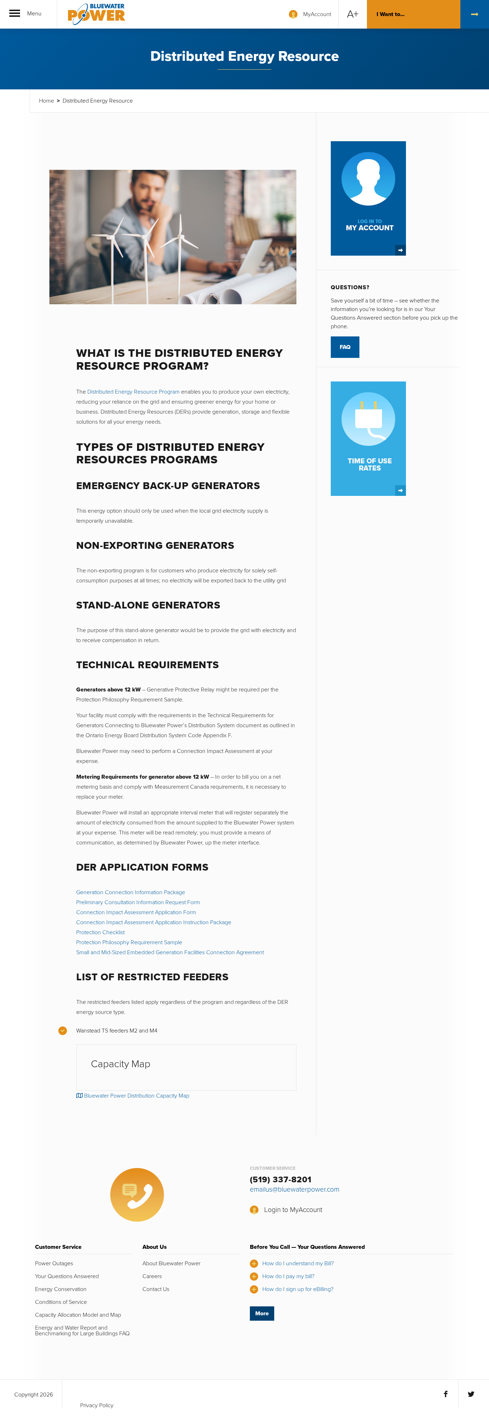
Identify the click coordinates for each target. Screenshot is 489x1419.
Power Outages (54, 1263)
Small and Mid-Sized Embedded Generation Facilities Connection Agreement (170, 952)
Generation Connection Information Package (130, 892)
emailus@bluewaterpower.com (294, 1189)
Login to (293, 1210)
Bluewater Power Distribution (96, 14)
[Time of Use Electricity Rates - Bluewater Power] (368, 438)
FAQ (345, 347)
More (262, 1313)
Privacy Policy (96, 1405)
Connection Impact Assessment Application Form (136, 912)
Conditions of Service (61, 1302)
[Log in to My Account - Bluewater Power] (368, 198)
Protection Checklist (100, 932)
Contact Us (155, 1289)
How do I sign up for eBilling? (297, 1289)
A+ (353, 14)
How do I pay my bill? (288, 1276)
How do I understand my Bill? (298, 1263)
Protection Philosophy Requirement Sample (129, 942)
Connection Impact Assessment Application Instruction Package (153, 922)
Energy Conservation (61, 1289)
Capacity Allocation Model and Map (78, 1315)
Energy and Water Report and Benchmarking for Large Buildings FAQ (82, 1330)
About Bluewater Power (171, 1263)
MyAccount (317, 14)
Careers (152, 1276)
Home (46, 100)
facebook (445, 1394)
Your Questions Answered (67, 1276)
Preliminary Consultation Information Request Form (138, 902)
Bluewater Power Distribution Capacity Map (136, 1095)
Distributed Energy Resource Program (133, 391)
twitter (471, 1394)
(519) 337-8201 (280, 1180)
